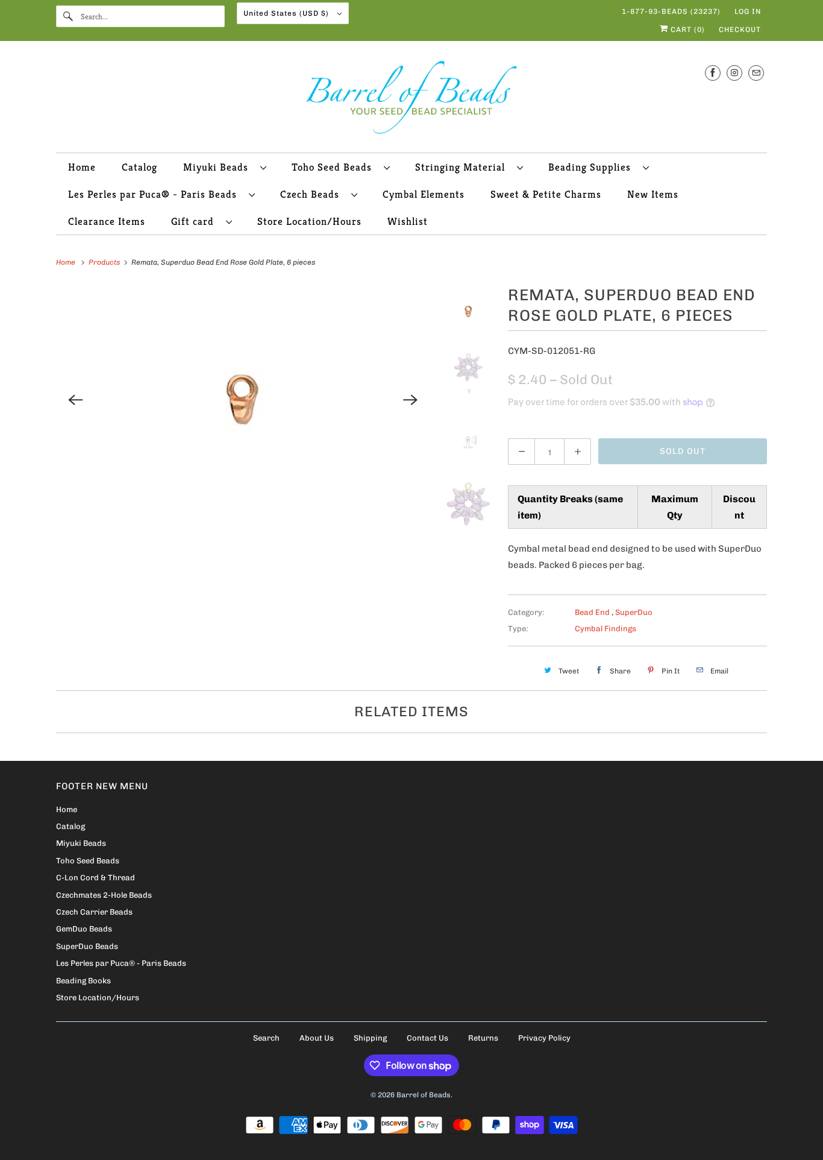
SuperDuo (633, 612)
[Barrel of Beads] (411, 99)
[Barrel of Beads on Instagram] (734, 72)
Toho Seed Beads (335, 167)
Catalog (139, 167)
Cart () (686, 29)
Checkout (740, 29)
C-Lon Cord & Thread (95, 877)
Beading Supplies (592, 167)
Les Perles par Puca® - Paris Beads (155, 194)
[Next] (411, 399)
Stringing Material (463, 167)
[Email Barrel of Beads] (756, 72)
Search (266, 1037)
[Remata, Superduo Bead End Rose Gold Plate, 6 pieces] (243, 399)
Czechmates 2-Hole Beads (104, 895)
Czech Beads (312, 194)
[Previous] (75, 399)
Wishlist (407, 221)
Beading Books (83, 980)
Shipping (370, 1037)
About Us (316, 1037)
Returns (483, 1037)
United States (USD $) (287, 13)
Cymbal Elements (424, 194)
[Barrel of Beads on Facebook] (713, 72)
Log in (747, 11)
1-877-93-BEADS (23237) (671, 11)
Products (105, 262)
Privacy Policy (544, 1037)
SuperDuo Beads (87, 946)
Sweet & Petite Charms (545, 194)
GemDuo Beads (84, 928)
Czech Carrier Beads (94, 911)
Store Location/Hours (309, 221)
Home (82, 167)
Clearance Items (106, 221)
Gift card (195, 221)
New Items (652, 194)
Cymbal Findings (605, 628)
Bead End (593, 612)
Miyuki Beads (218, 167)
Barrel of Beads (423, 1095)
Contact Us (427, 1037)
